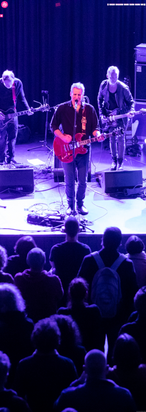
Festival (125, 4)
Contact (131, 4)
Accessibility (112, 4)
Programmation (119, 4)
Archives (136, 4)
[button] (1, 15)
